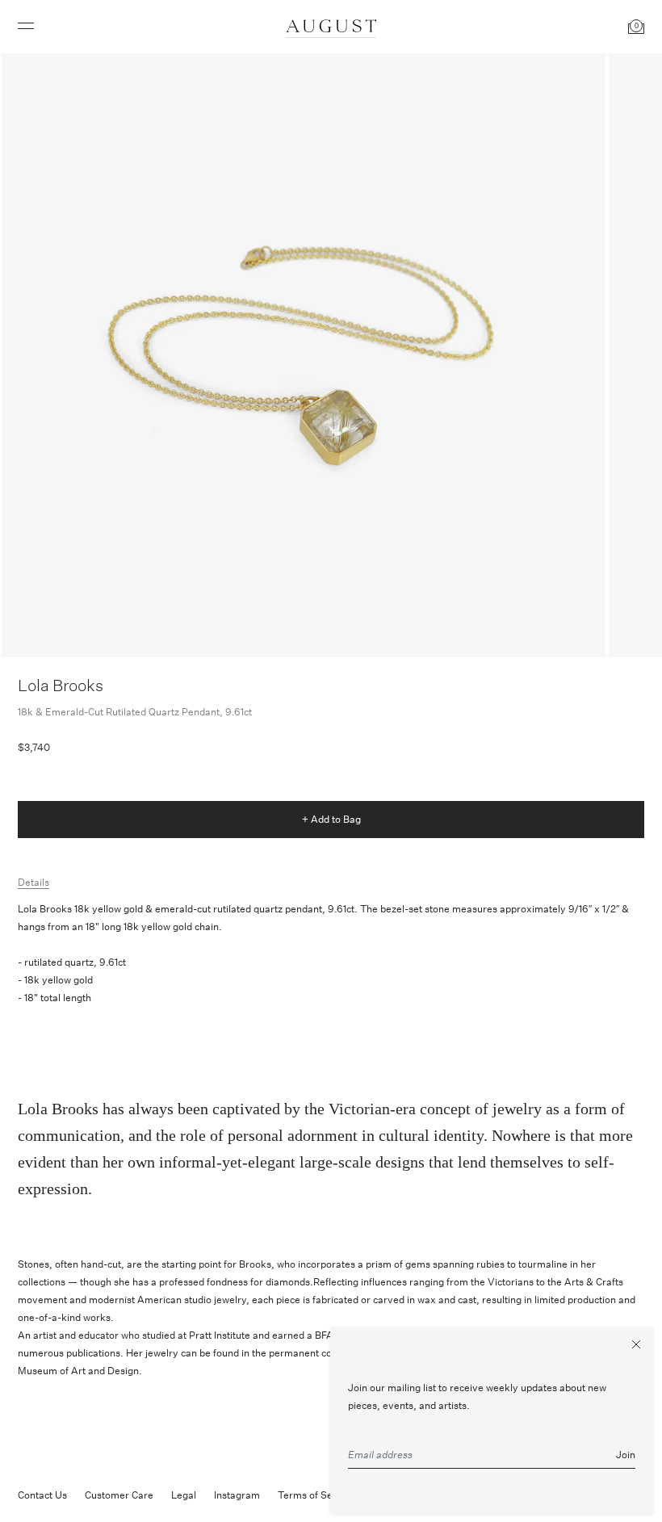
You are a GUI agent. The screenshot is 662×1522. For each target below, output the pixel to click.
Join (625, 1454)
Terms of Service (316, 1495)
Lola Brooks (60, 685)
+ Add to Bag (331, 819)
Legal (183, 1495)
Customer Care (119, 1495)
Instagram (237, 1495)
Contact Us (42, 1495)
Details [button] (33, 882)
